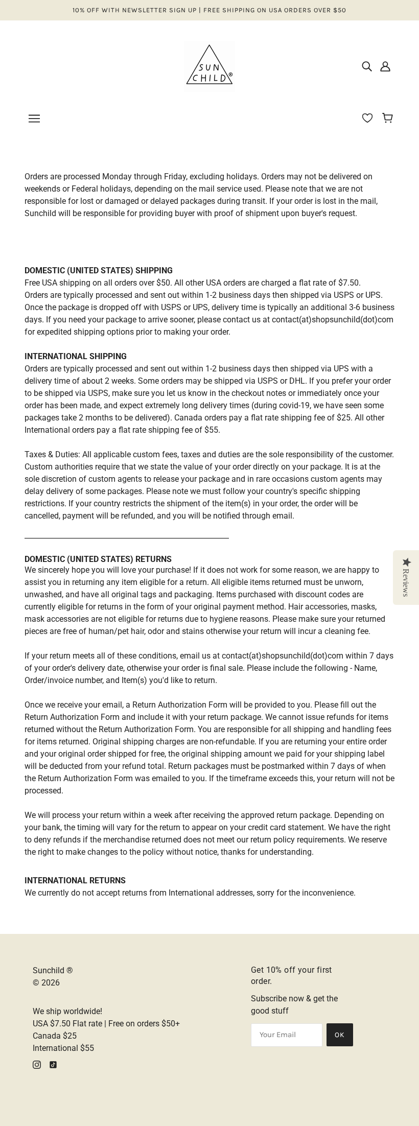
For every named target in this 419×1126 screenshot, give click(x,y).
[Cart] (389, 119)
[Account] (385, 66)
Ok (340, 1034)
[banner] (209, 66)
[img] (367, 66)
